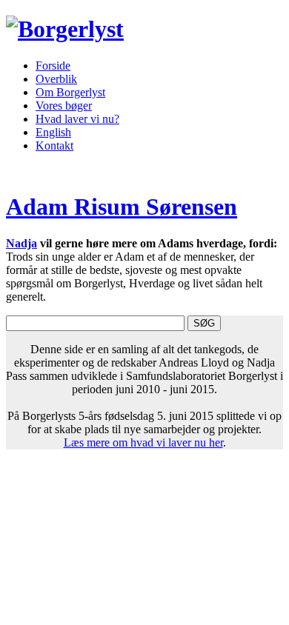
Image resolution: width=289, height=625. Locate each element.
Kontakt (54, 145)
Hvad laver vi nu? (77, 119)
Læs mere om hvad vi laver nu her (143, 442)
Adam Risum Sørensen (121, 206)
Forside (53, 65)
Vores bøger (64, 105)
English (53, 132)
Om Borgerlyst (70, 92)
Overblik (56, 79)
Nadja (21, 243)
